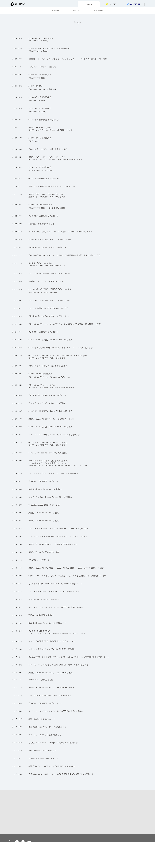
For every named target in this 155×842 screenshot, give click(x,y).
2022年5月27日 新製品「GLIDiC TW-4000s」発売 (49, 239)
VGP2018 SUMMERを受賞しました (43, 615)
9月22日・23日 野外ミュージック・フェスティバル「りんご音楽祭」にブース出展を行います (67, 575)
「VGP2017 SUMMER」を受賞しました (45, 703)
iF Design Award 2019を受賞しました (44, 505)
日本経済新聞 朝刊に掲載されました (43, 758)
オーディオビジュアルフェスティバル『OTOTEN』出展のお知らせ (56, 607)
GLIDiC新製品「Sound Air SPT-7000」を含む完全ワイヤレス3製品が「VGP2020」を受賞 (48, 443)
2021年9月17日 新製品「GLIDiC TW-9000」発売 (49, 300)
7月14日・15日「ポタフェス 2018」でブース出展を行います (53, 591)
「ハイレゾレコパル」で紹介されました (44, 734)
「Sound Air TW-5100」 (60, 377)
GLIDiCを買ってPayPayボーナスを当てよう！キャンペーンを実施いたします (60, 347)
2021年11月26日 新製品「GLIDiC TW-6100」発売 (49, 273)
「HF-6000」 (34, 141)
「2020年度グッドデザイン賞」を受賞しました (48, 366)
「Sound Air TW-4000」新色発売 (42, 292)
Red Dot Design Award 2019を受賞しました (47, 489)
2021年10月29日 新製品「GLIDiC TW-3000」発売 (49, 289)
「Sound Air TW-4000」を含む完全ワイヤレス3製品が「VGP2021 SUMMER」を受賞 (64, 324)
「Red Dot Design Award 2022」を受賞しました (49, 247)
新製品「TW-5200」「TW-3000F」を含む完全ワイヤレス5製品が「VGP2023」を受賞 (46, 195)
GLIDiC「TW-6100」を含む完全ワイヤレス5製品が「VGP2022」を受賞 (46, 264)
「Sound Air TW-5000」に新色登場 (43, 599)
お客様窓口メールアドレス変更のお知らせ (45, 281)
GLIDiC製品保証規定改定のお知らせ (43, 119)
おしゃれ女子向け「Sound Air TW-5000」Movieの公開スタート (55, 583)
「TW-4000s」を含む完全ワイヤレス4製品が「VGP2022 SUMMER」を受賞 (60, 231)
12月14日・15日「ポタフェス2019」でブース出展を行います (54, 434)
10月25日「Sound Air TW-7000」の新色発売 (47, 453)
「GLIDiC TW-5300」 (37, 89)
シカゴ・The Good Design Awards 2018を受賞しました (52, 497)
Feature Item (76, 10)
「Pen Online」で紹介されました (42, 750)
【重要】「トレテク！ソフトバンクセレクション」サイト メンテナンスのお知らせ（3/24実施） (68, 59)
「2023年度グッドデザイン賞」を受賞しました (48, 149)
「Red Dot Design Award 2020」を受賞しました (49, 395)
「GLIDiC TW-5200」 (37, 208)
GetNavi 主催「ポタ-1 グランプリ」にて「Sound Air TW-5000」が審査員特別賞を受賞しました (68, 657)
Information (55, 10)
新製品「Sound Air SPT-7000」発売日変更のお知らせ (51, 419)
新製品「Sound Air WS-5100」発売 (43, 520)
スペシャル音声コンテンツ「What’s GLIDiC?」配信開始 (52, 649)
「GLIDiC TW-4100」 (37, 100)
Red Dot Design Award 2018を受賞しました (47, 623)
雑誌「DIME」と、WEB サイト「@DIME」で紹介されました (53, 766)
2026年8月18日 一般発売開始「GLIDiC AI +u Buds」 (40, 39)
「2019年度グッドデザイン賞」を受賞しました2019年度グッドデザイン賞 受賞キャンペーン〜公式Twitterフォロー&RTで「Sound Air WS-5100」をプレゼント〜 (57, 463)
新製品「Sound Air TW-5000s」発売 (44, 552)
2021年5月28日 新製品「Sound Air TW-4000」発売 (50, 339)
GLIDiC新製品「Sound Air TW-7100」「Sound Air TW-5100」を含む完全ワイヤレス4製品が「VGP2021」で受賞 (58, 356)
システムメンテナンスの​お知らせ (42, 66)
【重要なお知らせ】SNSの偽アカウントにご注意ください (52, 186)
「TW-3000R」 (47, 170)
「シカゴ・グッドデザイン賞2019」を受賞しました (49, 403)
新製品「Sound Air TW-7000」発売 (43, 512)
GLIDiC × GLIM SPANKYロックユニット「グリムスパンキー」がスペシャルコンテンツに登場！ (57, 632)
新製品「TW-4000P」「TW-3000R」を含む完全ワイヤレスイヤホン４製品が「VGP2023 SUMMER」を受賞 (55, 158)
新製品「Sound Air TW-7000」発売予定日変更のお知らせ (52, 544)
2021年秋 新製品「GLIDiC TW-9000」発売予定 (48, 308)
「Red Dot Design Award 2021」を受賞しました (49, 316)
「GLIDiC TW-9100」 (37, 78)
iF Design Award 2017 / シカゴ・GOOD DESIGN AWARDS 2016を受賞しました (62, 774)
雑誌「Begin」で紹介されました (41, 719)
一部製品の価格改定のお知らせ (41, 223)
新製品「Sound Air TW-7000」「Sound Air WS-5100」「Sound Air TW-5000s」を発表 (66, 568)
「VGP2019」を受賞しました (40, 560)
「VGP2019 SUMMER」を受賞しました (45, 481)
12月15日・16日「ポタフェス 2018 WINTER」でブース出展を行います (58, 528)
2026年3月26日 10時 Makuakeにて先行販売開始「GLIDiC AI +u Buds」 (49, 49)
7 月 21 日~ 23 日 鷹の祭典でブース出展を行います (50, 695)
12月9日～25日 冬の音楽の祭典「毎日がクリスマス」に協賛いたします (58, 536)
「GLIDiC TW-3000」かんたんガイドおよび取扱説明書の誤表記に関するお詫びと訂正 (64, 255)
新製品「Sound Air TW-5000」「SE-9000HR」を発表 (51, 687)
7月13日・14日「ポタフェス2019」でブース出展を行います (53, 473)
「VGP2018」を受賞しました (40, 679)
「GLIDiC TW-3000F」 (57, 208)
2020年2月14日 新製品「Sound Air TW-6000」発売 (50, 411)
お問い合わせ (98, 10)
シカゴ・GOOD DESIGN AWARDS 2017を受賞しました (52, 641)
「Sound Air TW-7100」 (39, 377)
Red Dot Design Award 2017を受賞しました (47, 727)
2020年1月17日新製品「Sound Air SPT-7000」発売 (50, 426)
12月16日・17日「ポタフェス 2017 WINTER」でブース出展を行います (58, 665)
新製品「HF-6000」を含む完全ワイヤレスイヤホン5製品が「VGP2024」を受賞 (50, 128)
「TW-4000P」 (34, 170)
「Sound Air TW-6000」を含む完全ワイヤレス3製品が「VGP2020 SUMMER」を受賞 (51, 386)
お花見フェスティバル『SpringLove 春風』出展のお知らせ (53, 742)
